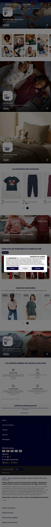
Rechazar (37, 268)
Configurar (25, 268)
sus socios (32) (12, 257)
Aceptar (13, 268)
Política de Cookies (15, 265)
